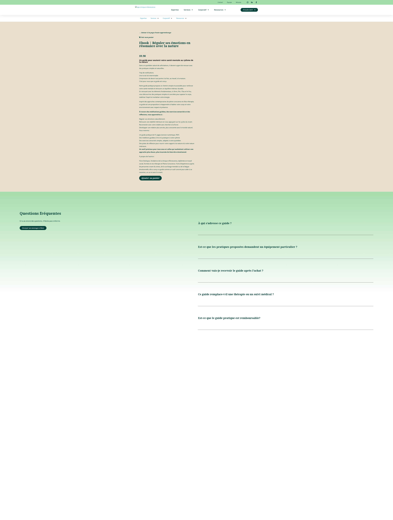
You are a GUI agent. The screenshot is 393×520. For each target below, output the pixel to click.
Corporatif (202, 10)
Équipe (229, 2)
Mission (238, 2)
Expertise (175, 10)
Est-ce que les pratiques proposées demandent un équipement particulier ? (247, 247)
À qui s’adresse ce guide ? (215, 223)
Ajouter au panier (150, 178)
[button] (285, 223)
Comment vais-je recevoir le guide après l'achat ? (230, 270)
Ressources (218, 10)
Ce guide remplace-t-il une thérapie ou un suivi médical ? (236, 294)
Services (187, 10)
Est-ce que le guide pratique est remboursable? (229, 318)
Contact (220, 2)
